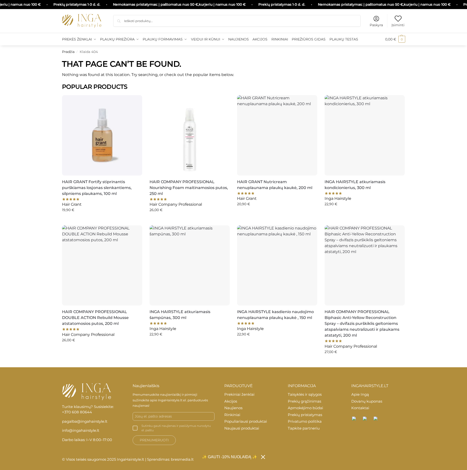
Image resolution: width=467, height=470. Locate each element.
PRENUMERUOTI (154, 440)
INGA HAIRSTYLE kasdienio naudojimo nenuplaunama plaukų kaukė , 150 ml (275, 314)
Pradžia (68, 52)
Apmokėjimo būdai (305, 408)
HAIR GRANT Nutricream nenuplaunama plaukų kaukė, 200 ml (274, 184)
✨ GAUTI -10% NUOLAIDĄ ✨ (229, 457)
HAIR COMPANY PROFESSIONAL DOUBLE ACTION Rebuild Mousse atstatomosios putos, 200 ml (95, 317)
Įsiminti (397, 25)
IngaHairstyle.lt (170, 400)
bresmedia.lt (182, 459)
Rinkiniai (232, 414)
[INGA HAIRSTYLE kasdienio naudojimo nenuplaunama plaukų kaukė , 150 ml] (277, 265)
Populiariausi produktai (245, 421)
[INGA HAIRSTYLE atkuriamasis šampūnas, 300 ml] (190, 265)
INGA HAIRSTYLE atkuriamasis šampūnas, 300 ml (180, 314)
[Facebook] (354, 419)
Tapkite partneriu (304, 428)
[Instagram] (365, 419)
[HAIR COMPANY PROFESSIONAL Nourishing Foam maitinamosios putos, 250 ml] (190, 135)
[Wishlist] (135, 101)
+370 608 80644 (77, 412)
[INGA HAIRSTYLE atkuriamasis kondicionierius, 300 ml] (365, 135)
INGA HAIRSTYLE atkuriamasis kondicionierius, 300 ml (355, 184)
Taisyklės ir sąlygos (305, 394)
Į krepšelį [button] (102, 220)
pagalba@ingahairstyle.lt (84, 421)
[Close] (263, 457)
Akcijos (230, 401)
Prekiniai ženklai (239, 394)
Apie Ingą (360, 394)
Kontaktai (360, 408)
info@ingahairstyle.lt (80, 430)
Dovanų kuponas (366, 401)
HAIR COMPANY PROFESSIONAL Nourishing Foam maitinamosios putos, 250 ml (189, 187)
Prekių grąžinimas (304, 401)
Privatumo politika (305, 421)
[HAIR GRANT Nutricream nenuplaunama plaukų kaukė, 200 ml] (277, 135)
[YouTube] (376, 419)
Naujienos (233, 408)
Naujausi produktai (241, 428)
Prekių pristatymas (305, 414)
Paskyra (376, 25)
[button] (395, 39)
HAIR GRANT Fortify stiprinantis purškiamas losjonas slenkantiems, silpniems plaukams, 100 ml (97, 187)
